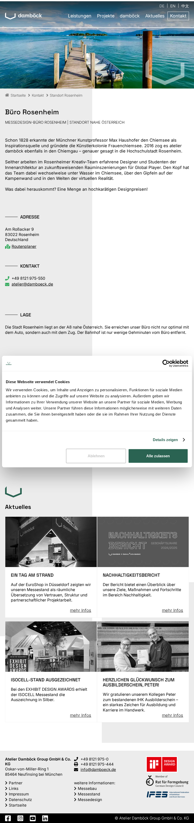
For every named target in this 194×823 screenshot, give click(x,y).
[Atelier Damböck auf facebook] (8, 818)
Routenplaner (24, 246)
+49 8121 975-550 (28, 278)
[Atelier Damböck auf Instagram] (20, 818)
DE (161, 6)
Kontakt (178, 15)
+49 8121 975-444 (97, 764)
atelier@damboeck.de (32, 284)
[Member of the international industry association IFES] (168, 795)
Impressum (19, 794)
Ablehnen (96, 455)
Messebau (87, 788)
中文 (185, 6)
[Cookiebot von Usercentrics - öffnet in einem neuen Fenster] (166, 363)
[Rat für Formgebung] (167, 782)
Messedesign (90, 799)
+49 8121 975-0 (95, 759)
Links (13, 788)
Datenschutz (20, 799)
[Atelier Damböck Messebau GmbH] (23, 16)
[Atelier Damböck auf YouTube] (33, 818)
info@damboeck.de (98, 769)
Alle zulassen (158, 455)
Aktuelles (154, 15)
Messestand (89, 794)
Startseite (18, 805)
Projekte (105, 15)
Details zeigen (165, 440)
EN (173, 6)
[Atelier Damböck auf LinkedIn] (45, 818)
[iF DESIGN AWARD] (162, 764)
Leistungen (79, 15)
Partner (15, 783)
